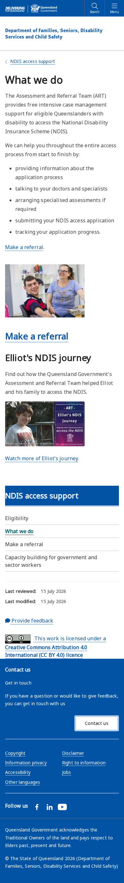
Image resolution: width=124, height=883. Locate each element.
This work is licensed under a (55, 646)
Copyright (15, 753)
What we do (19, 531)
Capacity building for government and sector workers (51, 561)
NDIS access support (32, 61)
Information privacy (26, 763)
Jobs (66, 772)
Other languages (22, 782)
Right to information (84, 763)
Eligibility (17, 518)
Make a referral (24, 544)
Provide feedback (31, 620)
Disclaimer (73, 753)
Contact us (96, 723)
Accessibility (18, 772)
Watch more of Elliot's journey (41, 458)
